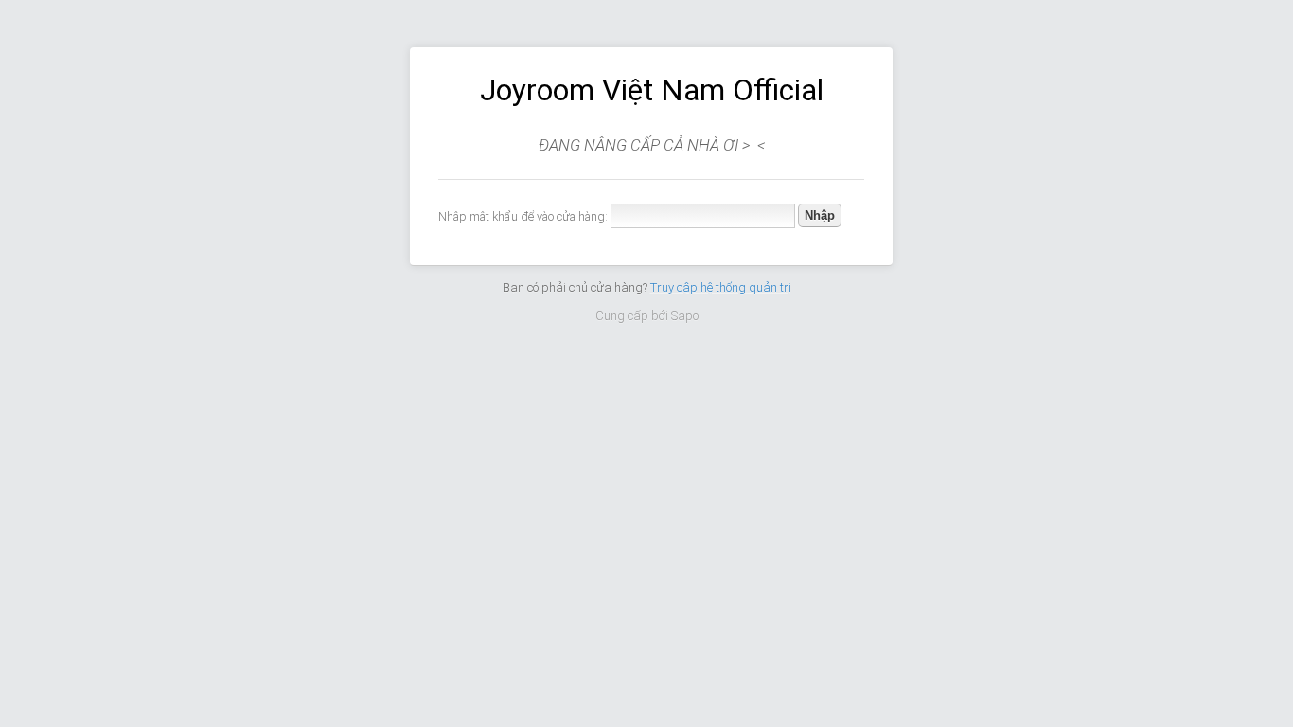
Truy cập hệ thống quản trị (720, 287)
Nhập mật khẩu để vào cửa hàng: (523, 216)
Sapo (685, 316)
